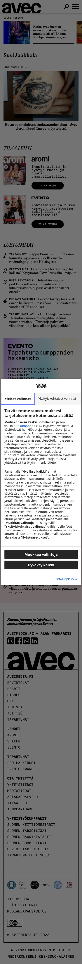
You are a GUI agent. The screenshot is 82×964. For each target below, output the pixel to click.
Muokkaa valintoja (41, 554)
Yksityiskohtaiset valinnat (57, 398)
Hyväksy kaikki (41, 565)
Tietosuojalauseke (67, 579)
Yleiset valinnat (18, 398)
